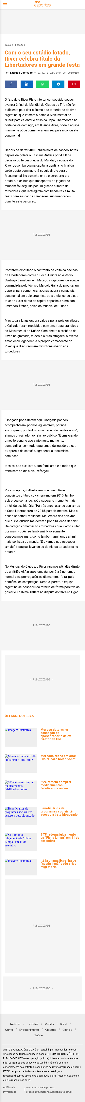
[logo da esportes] (42, 4)
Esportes (20, 45)
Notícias (15, 1024)
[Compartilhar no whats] (42, 84)
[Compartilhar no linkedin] (27, 84)
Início (8, 45)
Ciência (67, 1029)
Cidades (50, 1029)
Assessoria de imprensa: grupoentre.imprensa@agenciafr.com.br (49, 1089)
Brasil (63, 1024)
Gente (9, 1029)
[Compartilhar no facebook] (11, 84)
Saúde (38, 1035)
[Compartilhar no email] (74, 84)
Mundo (49, 1024)
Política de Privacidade (9, 1089)
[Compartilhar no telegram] (58, 84)
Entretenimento (29, 1029)
